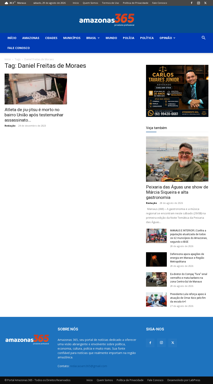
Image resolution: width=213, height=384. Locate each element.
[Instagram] (198, 3)
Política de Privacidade (135, 2)
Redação (10, 125)
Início (76, 2)
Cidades (51, 38)
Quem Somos (90, 2)
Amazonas (30, 38)
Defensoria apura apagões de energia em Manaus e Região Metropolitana (187, 258)
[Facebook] (191, 3)
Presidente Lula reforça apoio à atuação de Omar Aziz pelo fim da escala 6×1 (188, 298)
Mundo (111, 38)
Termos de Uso (110, 2)
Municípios (71, 38)
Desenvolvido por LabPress (183, 380)
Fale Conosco (159, 2)
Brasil (91, 38)
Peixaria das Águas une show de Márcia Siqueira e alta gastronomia (177, 192)
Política (147, 38)
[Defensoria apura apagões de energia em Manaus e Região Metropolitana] (156, 259)
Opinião (166, 38)
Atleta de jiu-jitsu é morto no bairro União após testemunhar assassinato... (34, 115)
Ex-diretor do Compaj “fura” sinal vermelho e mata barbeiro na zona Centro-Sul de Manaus (188, 278)
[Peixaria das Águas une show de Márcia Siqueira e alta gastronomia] (177, 159)
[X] (205, 3)
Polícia (128, 38)
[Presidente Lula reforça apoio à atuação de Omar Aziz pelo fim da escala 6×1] (156, 299)
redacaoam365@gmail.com (88, 366)
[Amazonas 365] (106, 19)
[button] (203, 38)
